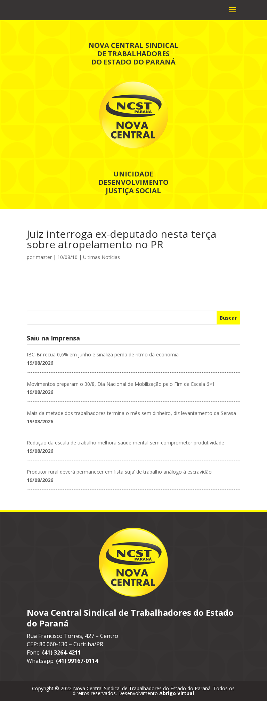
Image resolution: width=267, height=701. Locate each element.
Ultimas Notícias (101, 257)
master (44, 257)
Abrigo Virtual (176, 693)
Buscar (228, 317)
